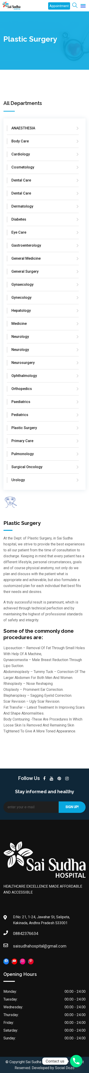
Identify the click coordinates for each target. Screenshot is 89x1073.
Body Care (20, 141)
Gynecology (21, 297)
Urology (18, 480)
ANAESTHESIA (23, 128)
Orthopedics (21, 389)
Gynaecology (22, 284)
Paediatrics (20, 402)
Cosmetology (22, 167)
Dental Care (21, 180)
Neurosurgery (23, 362)
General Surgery (25, 271)
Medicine (19, 323)
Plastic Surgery (24, 428)
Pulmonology (22, 454)
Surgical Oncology (26, 467)
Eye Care (18, 232)
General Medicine (26, 258)
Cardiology (20, 154)
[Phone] (76, 1061)
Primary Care (22, 441)
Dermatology (22, 206)
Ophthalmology (24, 376)
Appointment (59, 6)
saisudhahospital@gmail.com (17, 946)
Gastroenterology (26, 245)
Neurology (20, 336)
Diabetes (18, 219)
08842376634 (17, 933)
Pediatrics (19, 415)
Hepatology (21, 310)
